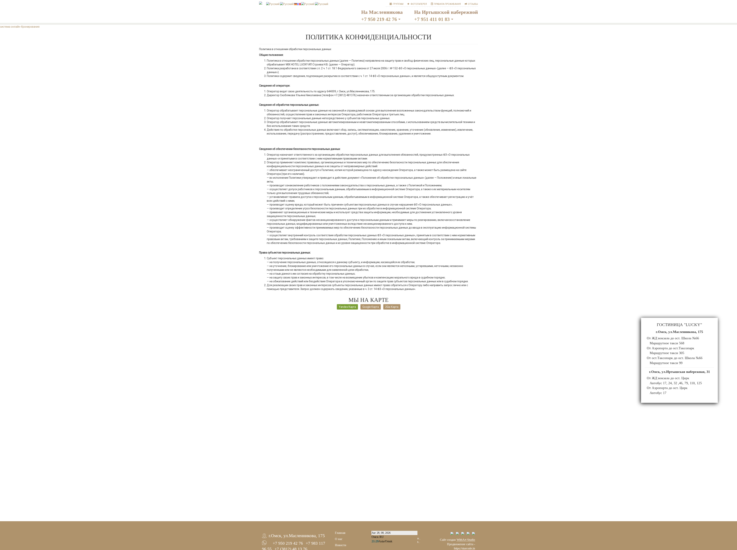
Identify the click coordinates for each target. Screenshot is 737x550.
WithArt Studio (466, 539)
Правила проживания (447, 4)
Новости (340, 545)
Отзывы (473, 4)
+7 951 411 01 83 (432, 19)
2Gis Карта (391, 306)
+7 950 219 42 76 (379, 19)
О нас (338, 539)
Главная (340, 532)
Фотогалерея (419, 4)
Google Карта (370, 306)
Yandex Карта (347, 306)
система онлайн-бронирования (20, 26)
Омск (375, 536)
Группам (398, 4)
